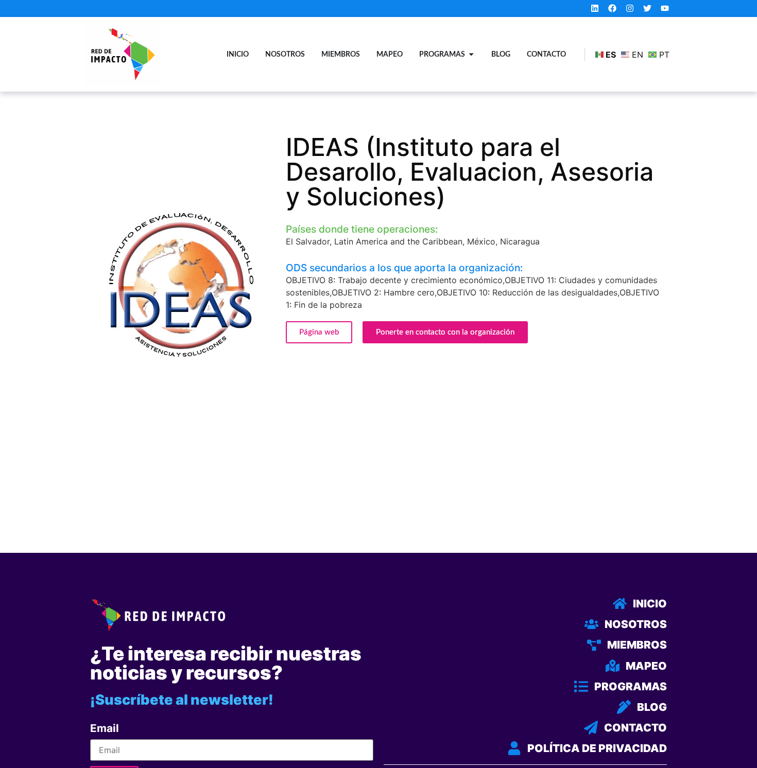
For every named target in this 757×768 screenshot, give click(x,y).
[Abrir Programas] (471, 54)
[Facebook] (612, 8)
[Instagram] (630, 8)
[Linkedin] (595, 8)
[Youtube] (664, 8)
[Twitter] (647, 8)
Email (104, 728)
